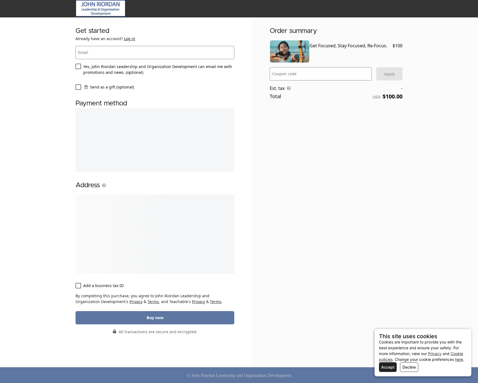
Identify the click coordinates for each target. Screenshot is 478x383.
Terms (153, 301)
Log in (129, 38)
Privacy (135, 301)
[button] (103, 185)
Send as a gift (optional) (112, 87)
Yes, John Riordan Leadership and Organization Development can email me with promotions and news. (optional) (157, 69)
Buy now (155, 317)
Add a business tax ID (103, 285)
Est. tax (277, 88)
